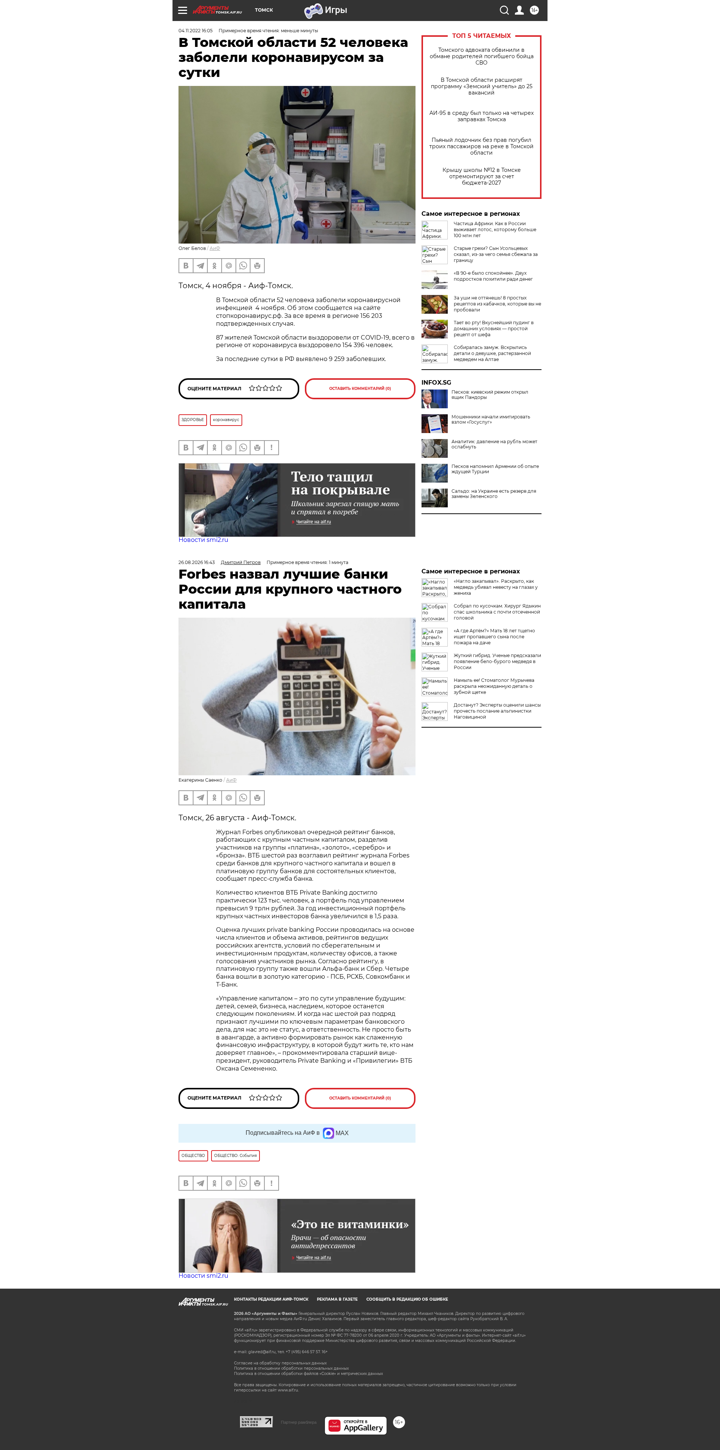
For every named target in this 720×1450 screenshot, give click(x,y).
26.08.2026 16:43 (196, 562)
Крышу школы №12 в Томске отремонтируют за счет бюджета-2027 (481, 176)
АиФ (215, 248)
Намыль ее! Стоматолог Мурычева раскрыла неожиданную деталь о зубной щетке (494, 686)
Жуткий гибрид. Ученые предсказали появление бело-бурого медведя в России (497, 661)
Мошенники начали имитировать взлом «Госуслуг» (491, 419)
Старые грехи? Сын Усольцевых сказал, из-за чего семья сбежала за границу (496, 254)
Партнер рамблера (298, 1422)
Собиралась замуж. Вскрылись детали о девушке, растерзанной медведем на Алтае (492, 353)
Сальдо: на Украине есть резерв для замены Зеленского (494, 494)
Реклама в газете (337, 1299)
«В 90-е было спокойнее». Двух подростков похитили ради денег (493, 276)
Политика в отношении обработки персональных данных (291, 1368)
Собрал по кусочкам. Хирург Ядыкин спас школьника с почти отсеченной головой (497, 612)
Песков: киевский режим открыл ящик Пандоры (490, 395)
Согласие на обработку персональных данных (280, 1363)
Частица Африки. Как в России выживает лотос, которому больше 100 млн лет (495, 229)
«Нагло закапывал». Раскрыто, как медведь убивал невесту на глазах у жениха (496, 587)
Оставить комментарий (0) (360, 388)
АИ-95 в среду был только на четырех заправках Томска (481, 116)
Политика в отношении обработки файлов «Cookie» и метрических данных (308, 1373)
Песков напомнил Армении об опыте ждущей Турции (495, 469)
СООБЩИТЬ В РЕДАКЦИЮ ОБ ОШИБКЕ (407, 1299)
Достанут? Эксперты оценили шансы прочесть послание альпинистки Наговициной (497, 711)
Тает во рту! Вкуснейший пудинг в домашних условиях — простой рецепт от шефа (494, 328)
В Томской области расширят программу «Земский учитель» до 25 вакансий (481, 86)
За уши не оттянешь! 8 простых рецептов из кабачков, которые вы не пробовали (497, 304)
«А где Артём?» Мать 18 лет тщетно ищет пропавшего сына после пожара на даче (494, 636)
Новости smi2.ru (203, 539)
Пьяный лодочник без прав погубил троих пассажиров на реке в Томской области (481, 146)
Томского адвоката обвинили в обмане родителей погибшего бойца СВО (482, 56)
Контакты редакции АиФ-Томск (271, 1299)
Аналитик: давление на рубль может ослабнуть (494, 444)
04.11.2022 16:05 (195, 30)
